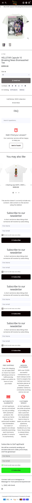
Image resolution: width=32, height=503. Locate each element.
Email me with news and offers (12, 235)
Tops (3, 54)
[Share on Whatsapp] (19, 86)
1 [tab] (13, 192)
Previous (3, 176)
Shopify (28, 496)
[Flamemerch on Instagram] (2, 489)
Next (29, 26)
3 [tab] (19, 192)
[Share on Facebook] (9, 86)
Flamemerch (15, 496)
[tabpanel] (16, 176)
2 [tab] (16, 192)
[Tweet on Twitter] (12, 86)
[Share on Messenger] (25, 86)
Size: (3, 72)
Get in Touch (16, 145)
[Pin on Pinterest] (15, 86)
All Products (13, 90)
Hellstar (22, 90)
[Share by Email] (22, 86)
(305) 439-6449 (8, 485)
